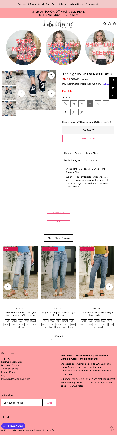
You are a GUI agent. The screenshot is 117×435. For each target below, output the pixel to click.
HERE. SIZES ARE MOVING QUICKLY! (62, 13)
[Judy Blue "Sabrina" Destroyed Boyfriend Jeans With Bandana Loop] (20, 272)
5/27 (20, 321)
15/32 (21, 324)
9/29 (33, 321)
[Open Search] (104, 23)
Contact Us (91, 160)
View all (58, 336)
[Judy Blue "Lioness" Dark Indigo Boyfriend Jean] (96, 272)
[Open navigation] (21, 23)
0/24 (46, 321)
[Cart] (114, 23)
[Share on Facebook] (113, 80)
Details (67, 153)
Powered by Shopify (44, 430)
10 (74, 103)
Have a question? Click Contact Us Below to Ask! (86, 122)
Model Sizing (92, 153)
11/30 (6, 324)
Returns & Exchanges (11, 361)
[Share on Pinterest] (113, 95)
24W (24, 327)
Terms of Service (9, 368)
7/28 (27, 321)
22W (65, 327)
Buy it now (88, 138)
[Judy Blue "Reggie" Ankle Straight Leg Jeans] (58, 272)
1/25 (7, 321)
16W (45, 327)
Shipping (5, 358)
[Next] (51, 93)
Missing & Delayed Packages (15, 379)
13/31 (14, 324)
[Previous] (21, 93)
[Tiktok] (8, 417)
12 (90, 103)
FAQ (3, 375)
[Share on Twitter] (113, 88)
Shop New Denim (58, 238)
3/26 (14, 321)
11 (82, 103)
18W (35, 324)
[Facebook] (3, 417)
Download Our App (10, 365)
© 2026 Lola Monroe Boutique (16, 430)
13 (98, 103)
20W (17, 327)
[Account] (109, 23)
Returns (78, 153)
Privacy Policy (8, 372)
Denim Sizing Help (73, 160)
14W (28, 324)
